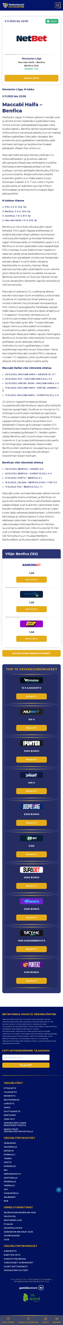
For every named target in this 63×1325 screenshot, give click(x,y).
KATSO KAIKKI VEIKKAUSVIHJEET (31, 653)
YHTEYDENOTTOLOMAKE (39, 1279)
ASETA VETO (31, 78)
